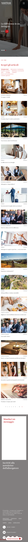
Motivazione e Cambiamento (17, 69)
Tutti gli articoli (4, 69)
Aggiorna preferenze (7, 519)
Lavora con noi (16, 522)
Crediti (20, 518)
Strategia (8, 72)
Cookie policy (14, 518)
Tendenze (14, 72)
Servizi (9, 522)
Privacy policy (6, 518)
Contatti (5, 522)
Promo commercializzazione (7, 74)
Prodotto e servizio (5, 71)
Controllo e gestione (5, 75)
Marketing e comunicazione (18, 71)
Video (2, 72)
